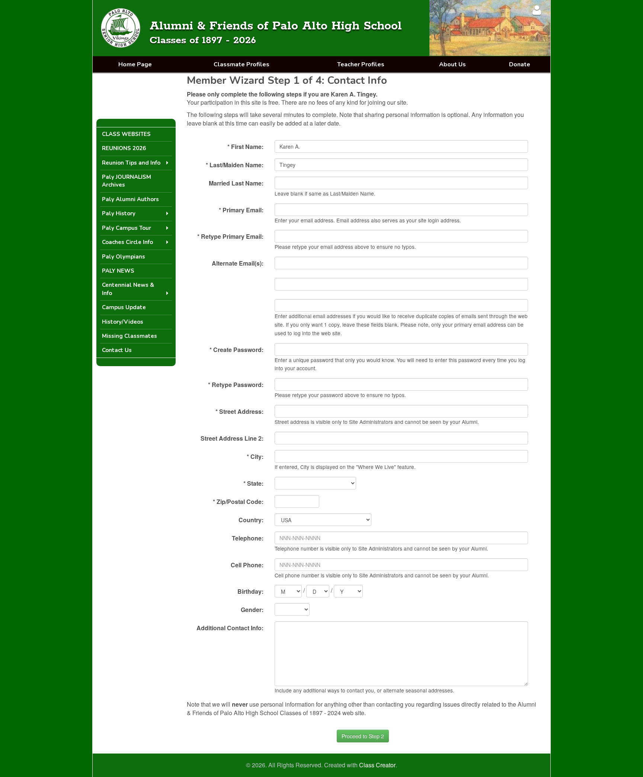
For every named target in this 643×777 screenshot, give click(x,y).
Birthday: (250, 591)
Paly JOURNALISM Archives (126, 180)
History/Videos (122, 322)
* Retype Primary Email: (230, 236)
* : (253, 483)
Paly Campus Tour (126, 228)
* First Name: (245, 146)
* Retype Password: (235, 384)
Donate (519, 64)
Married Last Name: (236, 183)
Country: (251, 520)
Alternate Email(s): (237, 263)
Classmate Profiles (241, 64)
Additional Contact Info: (229, 628)
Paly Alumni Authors (130, 199)
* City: (255, 456)
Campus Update (124, 307)
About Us (452, 64)
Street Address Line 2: (232, 438)
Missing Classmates (129, 336)
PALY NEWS (118, 271)
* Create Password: (236, 349)
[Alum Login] (537, 10)
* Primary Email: (241, 210)
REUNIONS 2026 (124, 148)
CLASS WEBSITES (126, 134)
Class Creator (377, 765)
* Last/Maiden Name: (234, 165)
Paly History (118, 213)
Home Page (135, 64)
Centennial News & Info (128, 288)
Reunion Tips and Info (131, 162)
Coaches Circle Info (127, 242)
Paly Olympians (123, 256)
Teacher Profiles (360, 64)
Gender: (252, 609)
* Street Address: (239, 411)
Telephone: (247, 538)
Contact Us (117, 350)
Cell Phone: (247, 565)
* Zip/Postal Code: (238, 501)
